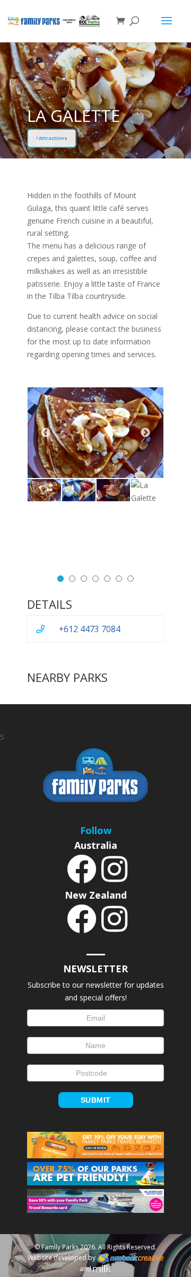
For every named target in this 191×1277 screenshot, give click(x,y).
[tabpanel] (44, 490)
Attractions (52, 138)
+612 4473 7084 (89, 629)
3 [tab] (84, 578)
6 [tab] (119, 578)
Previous (45, 433)
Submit (96, 1100)
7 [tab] (130, 578)
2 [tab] (72, 578)
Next (145, 433)
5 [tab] (107, 578)
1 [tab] (60, 578)
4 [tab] (95, 578)
